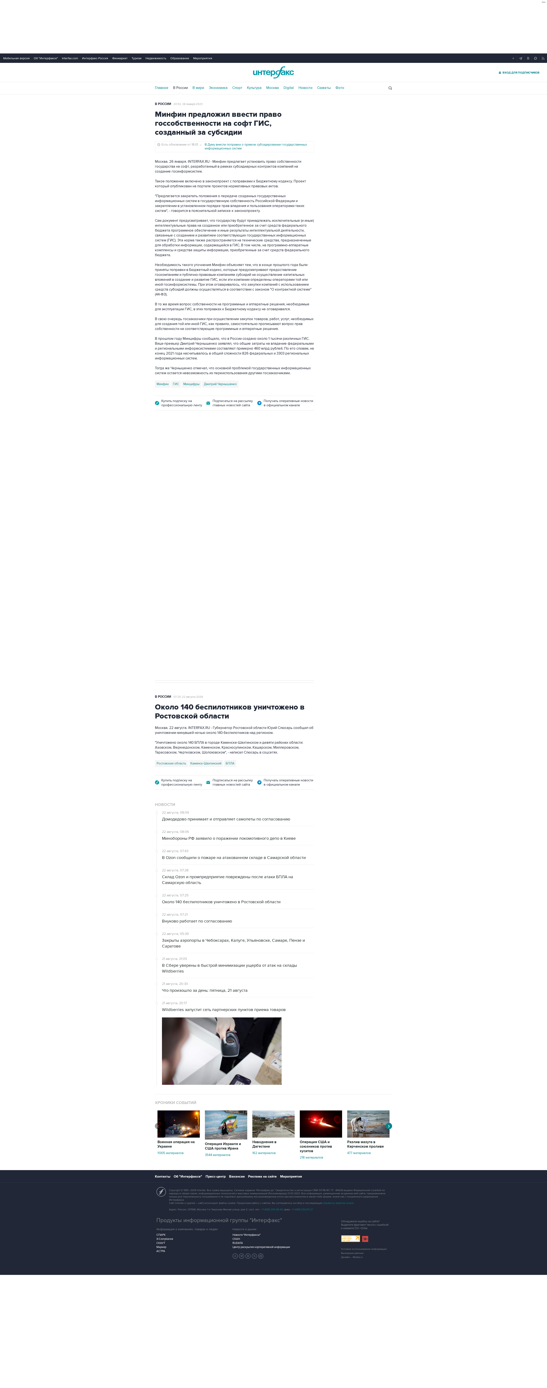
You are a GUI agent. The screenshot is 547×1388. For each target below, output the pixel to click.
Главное (161, 88)
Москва (272, 88)
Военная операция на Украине (176, 1144)
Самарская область (171, 536)
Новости (305, 88)
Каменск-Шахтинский (205, 763)
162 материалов (264, 1153)
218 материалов (311, 1157)
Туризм (136, 58)
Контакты (162, 1176)
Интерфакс (273, 72)
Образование (179, 58)
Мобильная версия (16, 58)
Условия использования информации (364, 1249)
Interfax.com (70, 58)
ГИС (176, 384)
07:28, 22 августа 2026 (188, 440)
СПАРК (161, 1235)
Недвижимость (156, 58)
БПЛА (236, 536)
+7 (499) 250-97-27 (302, 1209)
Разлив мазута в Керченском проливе (365, 1144)
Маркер (161, 1247)
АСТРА (160, 1251)
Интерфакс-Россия (95, 58)
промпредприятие (214, 536)
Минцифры (191, 384)
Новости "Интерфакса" (246, 1235)
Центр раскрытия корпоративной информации (261, 1247)
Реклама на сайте (262, 1176)
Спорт (237, 88)
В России (180, 88)
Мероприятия (202, 58)
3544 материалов (217, 1155)
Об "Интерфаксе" (46, 58)
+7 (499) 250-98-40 (272, 1209)
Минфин (163, 384)
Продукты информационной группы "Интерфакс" (219, 1220)
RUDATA (237, 1243)
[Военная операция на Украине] (178, 1136)
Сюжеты (324, 88)
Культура (254, 88)
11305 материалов (170, 1153)
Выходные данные (352, 1253)
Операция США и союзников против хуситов (316, 1146)
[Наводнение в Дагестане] (273, 1136)
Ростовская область (171, 763)
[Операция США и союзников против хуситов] (321, 1136)
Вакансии (237, 1176)
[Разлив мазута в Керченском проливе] (368, 1136)
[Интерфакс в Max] (261, 1256)
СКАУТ (160, 1243)
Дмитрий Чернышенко (220, 384)
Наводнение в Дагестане (264, 1144)
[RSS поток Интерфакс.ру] (254, 1256)
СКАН (236, 1239)
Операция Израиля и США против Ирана (223, 1146)
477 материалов (359, 1153)
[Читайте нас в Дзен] (235, 1256)
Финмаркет (120, 58)
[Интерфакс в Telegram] (241, 1256)
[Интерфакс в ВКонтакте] (248, 1256)
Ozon (193, 536)
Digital (289, 88)
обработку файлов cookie (338, 1203)
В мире (198, 88)
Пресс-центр (216, 1176)
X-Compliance (164, 1239)
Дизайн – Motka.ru (352, 1257)
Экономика (218, 88)
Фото (339, 88)
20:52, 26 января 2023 (188, 104)
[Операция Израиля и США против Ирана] (226, 1138)
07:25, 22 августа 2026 (188, 697)
